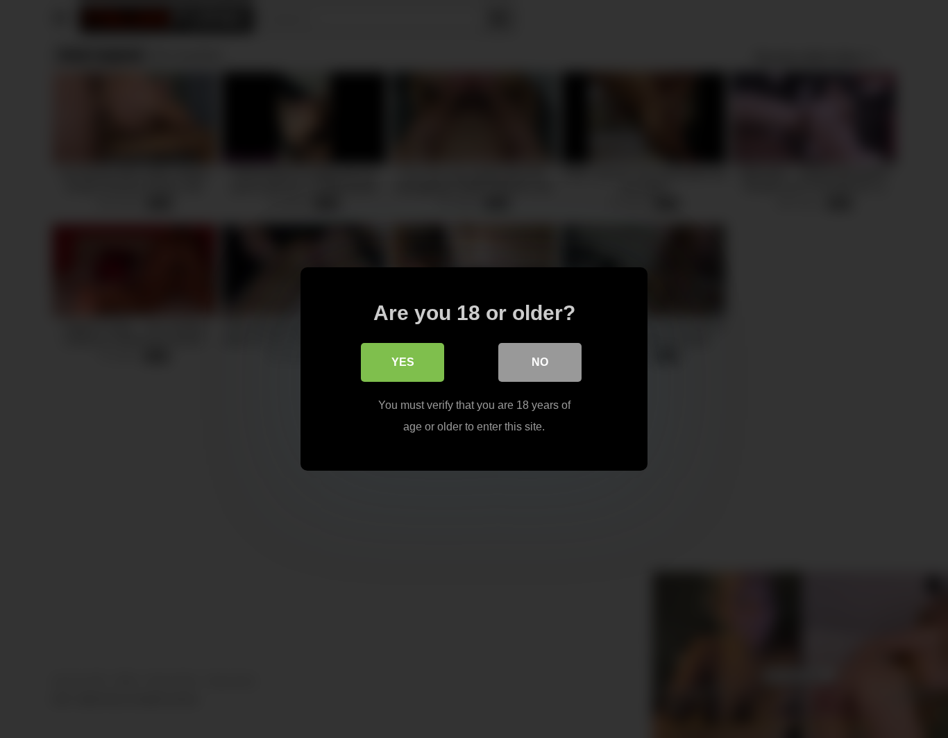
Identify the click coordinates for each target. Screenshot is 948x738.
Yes (402, 362)
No (540, 362)
